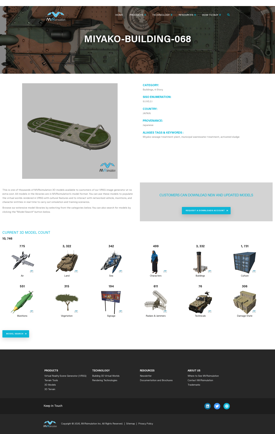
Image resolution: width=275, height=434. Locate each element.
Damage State (245, 316)
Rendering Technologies (104, 380)
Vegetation (67, 316)
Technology (161, 15)
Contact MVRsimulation (200, 380)
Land (67, 276)
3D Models (50, 385)
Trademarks (194, 385)
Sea (111, 276)
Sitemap (130, 424)
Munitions (22, 316)
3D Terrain (49, 389)
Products (136, 15)
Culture (245, 276)
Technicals (200, 316)
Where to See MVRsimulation (203, 376)
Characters (156, 276)
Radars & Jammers (156, 316)
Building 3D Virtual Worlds (106, 376)
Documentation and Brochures (156, 380)
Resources (186, 15)
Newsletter (146, 376)
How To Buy (210, 15)
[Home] (55, 14)
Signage (111, 316)
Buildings (200, 276)
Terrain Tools (51, 380)
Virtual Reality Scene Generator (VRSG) (65, 376)
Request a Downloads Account (205, 211)
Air (22, 276)
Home (119, 15)
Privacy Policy (145, 424)
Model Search (14, 334)
